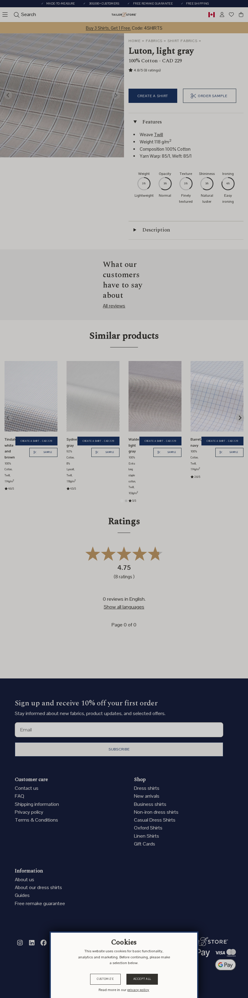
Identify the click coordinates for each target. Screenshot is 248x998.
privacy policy (138, 989)
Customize (105, 979)
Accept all (142, 979)
